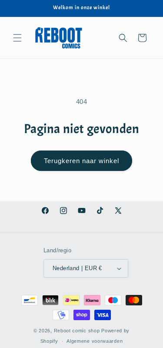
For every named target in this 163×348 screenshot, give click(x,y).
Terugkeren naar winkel (81, 160)
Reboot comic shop (77, 330)
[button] (17, 37)
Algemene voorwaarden (95, 341)
